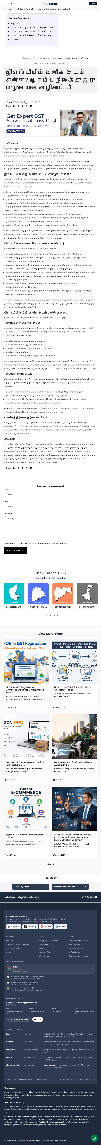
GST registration (44, 948)
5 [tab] (58, 615)
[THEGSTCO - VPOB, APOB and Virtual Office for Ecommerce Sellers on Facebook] (85, 897)
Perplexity (44, 58)
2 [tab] (47, 615)
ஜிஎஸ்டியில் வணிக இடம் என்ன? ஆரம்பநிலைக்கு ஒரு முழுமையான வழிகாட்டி (42, 9)
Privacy (73, 1079)
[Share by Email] (35, 106)
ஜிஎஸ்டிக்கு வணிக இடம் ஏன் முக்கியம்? (30, 31)
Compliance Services (64, 886)
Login (93, 3)
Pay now (37, 1019)
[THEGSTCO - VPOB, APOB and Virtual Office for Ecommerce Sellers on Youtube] (91, 897)
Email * (7, 501)
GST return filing (44, 952)
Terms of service (76, 948)
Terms (81, 1079)
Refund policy (74, 952)
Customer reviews (13, 948)
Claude (58, 58)
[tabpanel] (14, 596)
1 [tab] (43, 615)
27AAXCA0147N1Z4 (36, 1012)
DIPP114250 (57, 1012)
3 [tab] (50, 615)
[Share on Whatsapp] (27, 106)
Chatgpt (29, 58)
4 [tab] (54, 615)
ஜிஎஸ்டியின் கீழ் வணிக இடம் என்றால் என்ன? (32, 27)
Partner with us (44, 956)
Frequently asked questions (17, 944)
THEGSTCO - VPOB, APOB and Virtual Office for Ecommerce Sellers (41, 1140)
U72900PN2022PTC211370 (15, 1012)
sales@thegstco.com (20, 1019)
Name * (7, 489)
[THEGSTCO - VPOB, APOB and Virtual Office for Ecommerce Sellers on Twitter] (83, 897)
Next (95, 597)
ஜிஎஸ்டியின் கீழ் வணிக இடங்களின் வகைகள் (32, 35)
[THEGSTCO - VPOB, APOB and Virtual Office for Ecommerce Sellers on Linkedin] (96, 897)
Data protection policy (78, 941)
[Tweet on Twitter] (18, 106)
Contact (9, 952)
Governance (90, 1079)
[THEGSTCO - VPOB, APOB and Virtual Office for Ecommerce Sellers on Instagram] (88, 897)
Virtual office (43, 944)
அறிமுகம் (15, 23)
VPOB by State (22, 886)
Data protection (63, 1079)
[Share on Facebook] (14, 106)
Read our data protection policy (22, 984)
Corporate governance (78, 956)
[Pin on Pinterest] (22, 106)
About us (10, 941)
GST (10, 9)
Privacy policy (74, 944)
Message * (8, 513)
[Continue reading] (26, 661)
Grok (86, 58)
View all (50, 864)
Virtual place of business (48, 941)
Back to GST (50, 878)
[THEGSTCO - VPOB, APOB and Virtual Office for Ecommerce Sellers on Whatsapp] (94, 897)
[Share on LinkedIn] (31, 106)
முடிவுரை (14, 39)
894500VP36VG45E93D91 (84, 1012)
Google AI (72, 58)
